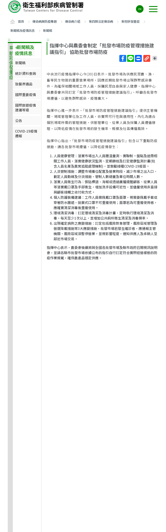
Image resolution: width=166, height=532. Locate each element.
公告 (18, 120)
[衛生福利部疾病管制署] (47, 6)
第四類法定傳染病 (101, 21)
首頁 (21, 21)
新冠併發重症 (130, 21)
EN (139, 9)
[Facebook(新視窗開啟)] (123, 58)
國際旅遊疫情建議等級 (25, 107)
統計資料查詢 (25, 73)
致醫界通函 (23, 84)
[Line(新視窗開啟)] (130, 58)
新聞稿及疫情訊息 (22, 30)
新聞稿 (47, 30)
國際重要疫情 (25, 94)
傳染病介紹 (72, 21)
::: (9, 39)
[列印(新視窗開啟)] (138, 58)
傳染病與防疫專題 (44, 21)
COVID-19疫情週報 (26, 133)
